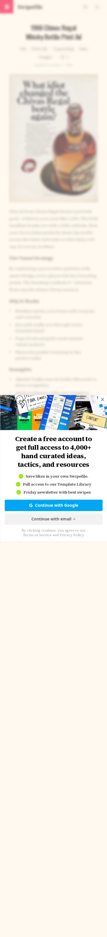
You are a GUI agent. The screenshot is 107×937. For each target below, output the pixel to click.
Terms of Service (37, 535)
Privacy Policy (72, 535)
